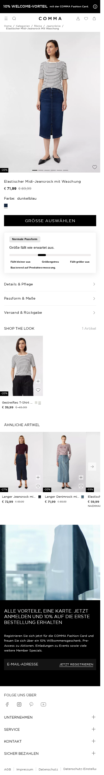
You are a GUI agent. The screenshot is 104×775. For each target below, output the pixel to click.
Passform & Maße (19, 298)
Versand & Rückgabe (23, 312)
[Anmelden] (78, 18)
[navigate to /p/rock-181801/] (64, 462)
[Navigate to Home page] (50, 18)
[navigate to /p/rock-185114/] (21, 462)
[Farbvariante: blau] (82, 496)
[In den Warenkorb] (38, 381)
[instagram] (19, 704)
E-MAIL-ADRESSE (22, 664)
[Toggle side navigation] (6, 18)
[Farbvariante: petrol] (36, 402)
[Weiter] (92, 467)
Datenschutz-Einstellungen (83, 768)
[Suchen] (12, 18)
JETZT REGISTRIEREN (76, 664)
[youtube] (43, 704)
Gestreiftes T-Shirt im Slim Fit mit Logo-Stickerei (17, 402)
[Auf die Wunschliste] (95, 167)
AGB (7, 769)
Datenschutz (48, 769)
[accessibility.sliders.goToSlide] (34, 170)
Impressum (24, 769)
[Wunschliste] (86, 18)
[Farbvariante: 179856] (39, 402)
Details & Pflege (18, 284)
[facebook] (7, 704)
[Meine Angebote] (94, 7)
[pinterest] (31, 704)
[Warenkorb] (94, 18)
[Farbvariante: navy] (39, 496)
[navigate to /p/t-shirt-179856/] (21, 366)
